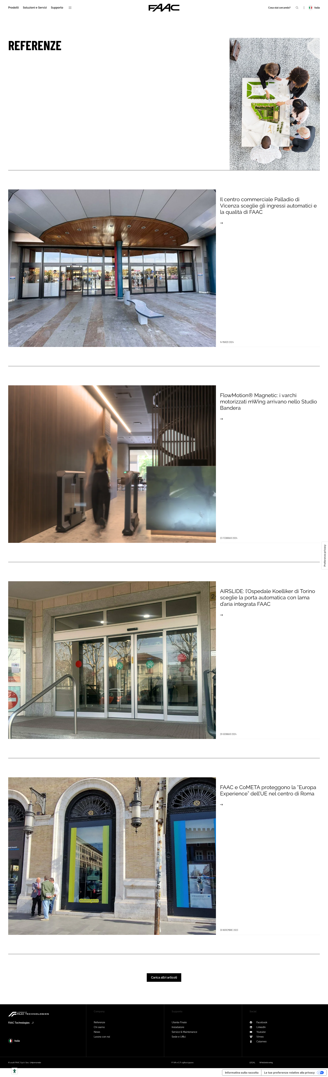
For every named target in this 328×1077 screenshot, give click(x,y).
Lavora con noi (102, 1036)
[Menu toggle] (70, 7)
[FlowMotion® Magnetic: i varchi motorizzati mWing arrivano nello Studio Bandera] (164, 464)
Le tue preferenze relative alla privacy (289, 1072)
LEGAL (252, 1062)
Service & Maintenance (184, 1032)
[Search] (297, 7)
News (97, 1032)
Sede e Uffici (179, 1036)
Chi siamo (99, 1027)
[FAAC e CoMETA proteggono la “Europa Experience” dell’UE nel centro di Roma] (164, 856)
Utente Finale (179, 1022)
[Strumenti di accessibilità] (14, 1071)
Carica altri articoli (164, 977)
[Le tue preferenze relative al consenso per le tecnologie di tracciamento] (325, 555)
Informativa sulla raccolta (241, 1072)
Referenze (99, 1022)
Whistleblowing (266, 1062)
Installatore (178, 1027)
